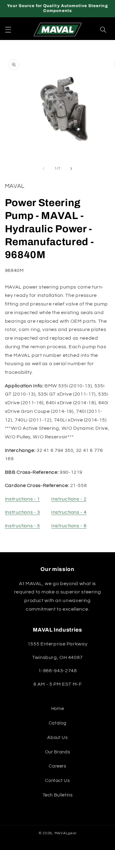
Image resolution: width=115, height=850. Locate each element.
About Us (57, 737)
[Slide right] (71, 168)
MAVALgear (66, 833)
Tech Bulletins (58, 795)
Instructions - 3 (22, 512)
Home (57, 708)
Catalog (57, 723)
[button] (8, 29)
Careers (57, 766)
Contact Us (57, 780)
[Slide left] (43, 168)
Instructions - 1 (22, 499)
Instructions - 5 (22, 525)
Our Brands (57, 752)
